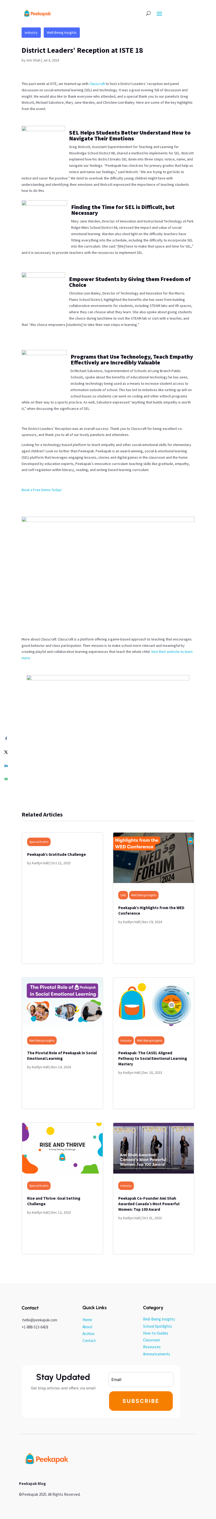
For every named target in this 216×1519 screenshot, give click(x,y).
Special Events (38, 842)
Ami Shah (33, 60)
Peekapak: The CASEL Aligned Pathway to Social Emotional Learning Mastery (152, 1058)
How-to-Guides (155, 1333)
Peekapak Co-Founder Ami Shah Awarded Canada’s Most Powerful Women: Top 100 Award (148, 1204)
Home (87, 1319)
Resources (152, 1346)
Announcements (156, 1353)
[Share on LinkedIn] (6, 765)
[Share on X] (6, 752)
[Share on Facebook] (6, 738)
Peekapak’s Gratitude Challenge (56, 854)
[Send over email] (6, 779)
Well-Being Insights (62, 32)
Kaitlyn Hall (40, 863)
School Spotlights (157, 1326)
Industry (31, 32)
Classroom (151, 1339)
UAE (123, 895)
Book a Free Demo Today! (42, 489)
